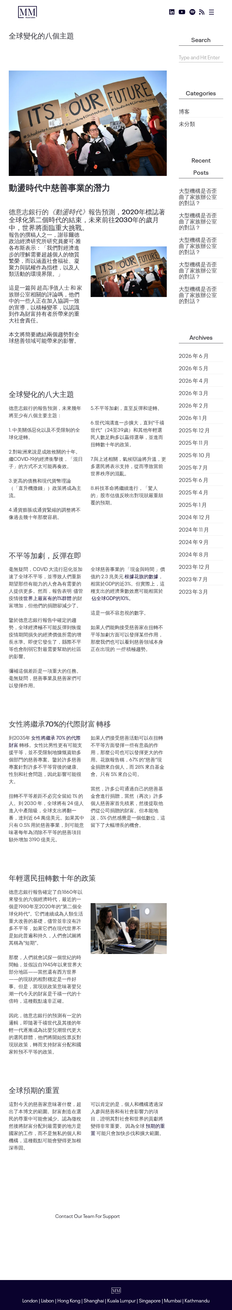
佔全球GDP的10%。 (113, 598)
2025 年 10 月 (195, 455)
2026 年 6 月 (194, 355)
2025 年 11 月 (194, 442)
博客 (184, 111)
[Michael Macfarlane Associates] (27, 12)
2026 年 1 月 (193, 417)
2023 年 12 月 (194, 566)
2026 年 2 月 (193, 405)
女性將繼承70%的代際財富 (52, 723)
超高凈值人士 (53, 287)
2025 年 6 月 (193, 480)
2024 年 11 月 (194, 529)
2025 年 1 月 (193, 504)
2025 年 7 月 (193, 467)
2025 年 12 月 (194, 430)
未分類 (187, 123)
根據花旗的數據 (141, 576)
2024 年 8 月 (194, 554)
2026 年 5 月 (193, 368)
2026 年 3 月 (193, 393)
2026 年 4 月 (194, 380)
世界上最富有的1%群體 (47, 598)
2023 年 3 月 (193, 591)
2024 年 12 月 (194, 517)
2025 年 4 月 (193, 492)
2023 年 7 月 (193, 579)
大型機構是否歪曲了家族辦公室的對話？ (198, 196)
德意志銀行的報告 (55, 211)
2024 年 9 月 (194, 542)
